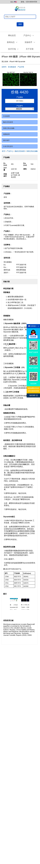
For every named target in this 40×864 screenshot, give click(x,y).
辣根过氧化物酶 (8, 128)
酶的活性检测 (8, 122)
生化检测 (6, 116)
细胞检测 (6, 134)
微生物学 (6, 140)
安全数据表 (12, 67)
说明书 (4, 67)
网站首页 (12, 35)
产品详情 (21, 67)
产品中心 (10, 151)
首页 (3, 151)
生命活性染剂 (8, 146)
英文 (12, 2)
